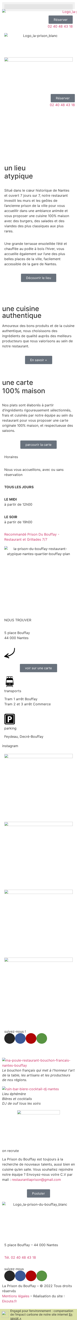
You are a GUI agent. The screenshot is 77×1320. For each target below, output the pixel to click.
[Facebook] (20, 1038)
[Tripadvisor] (41, 1038)
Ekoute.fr (9, 1301)
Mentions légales (15, 1296)
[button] (38, 5)
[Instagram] (9, 1038)
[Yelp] (31, 1038)
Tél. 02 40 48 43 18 (20, 1257)
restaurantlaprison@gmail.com (36, 1179)
